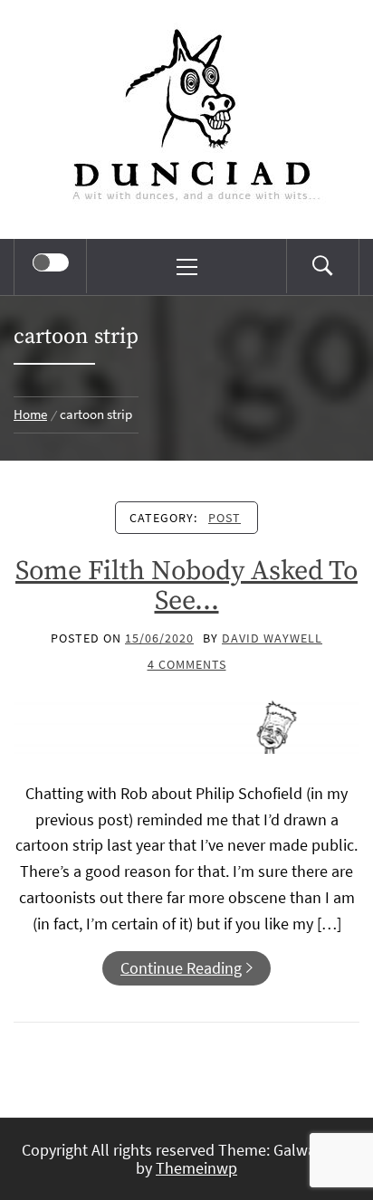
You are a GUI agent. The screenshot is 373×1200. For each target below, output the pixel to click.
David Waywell (272, 638)
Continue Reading (181, 967)
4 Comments (187, 664)
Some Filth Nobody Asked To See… (186, 586)
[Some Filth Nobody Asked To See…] (186, 722)
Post (224, 518)
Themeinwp (196, 1167)
